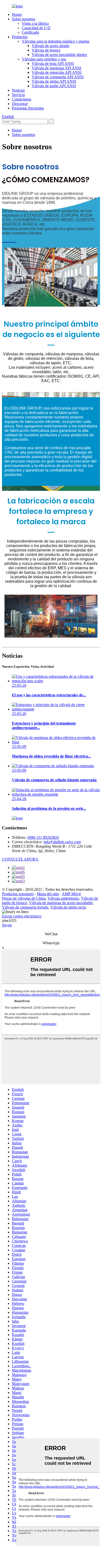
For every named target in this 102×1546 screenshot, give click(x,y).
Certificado (30, 32)
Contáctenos (21, 99)
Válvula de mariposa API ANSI (56, 68)
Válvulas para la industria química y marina (55, 41)
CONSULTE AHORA (20, 859)
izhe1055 (9, 920)
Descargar (20, 104)
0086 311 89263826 (43, 837)
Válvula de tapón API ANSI (54, 86)
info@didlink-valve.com (62, 842)
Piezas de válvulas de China (24, 898)
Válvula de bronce (46, 50)
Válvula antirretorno (63, 898)
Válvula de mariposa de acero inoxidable (61, 903)
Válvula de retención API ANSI (56, 72)
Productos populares (18, 894)
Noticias (18, 90)
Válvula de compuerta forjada (25, 907)
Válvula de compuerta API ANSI (57, 77)
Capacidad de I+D (36, 28)
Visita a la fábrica (35, 23)
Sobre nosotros (23, 19)
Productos (19, 37)
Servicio (18, 95)
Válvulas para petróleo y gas (44, 59)
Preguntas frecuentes (28, 108)
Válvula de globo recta (68, 907)
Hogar (17, 14)
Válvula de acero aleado (50, 46)
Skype (7, 925)
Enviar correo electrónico (21, 916)
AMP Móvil (71, 894)
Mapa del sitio (48, 894)
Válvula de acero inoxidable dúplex (59, 54)
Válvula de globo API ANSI (54, 81)
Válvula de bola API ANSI (53, 63)
